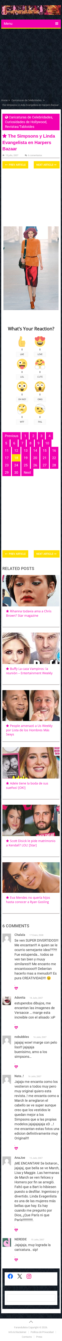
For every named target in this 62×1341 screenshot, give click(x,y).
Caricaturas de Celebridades (30, 117)
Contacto (27, 1336)
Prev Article (17, 164)
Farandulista (21, 1327)
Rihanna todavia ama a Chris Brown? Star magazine (28, 613)
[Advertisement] (31, 64)
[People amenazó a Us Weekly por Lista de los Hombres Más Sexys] (31, 705)
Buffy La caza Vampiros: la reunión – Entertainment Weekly (29, 671)
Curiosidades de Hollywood (25, 122)
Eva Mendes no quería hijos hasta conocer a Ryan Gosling (28, 899)
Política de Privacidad (42, 1332)
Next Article (45, 164)
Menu (8, 23)
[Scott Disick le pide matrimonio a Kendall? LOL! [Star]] (31, 820)
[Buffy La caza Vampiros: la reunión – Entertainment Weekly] (31, 648)
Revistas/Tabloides (19, 127)
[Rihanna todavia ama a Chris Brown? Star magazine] (31, 590)
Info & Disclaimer (17, 1332)
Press (39, 1336)
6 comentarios (35, 155)
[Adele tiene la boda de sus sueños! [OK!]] (31, 763)
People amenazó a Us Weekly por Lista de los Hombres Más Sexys (29, 730)
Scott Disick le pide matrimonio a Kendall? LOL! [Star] (30, 843)
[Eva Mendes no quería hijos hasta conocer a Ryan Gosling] (31, 877)
